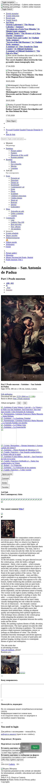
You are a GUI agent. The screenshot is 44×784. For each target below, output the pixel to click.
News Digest (11, 121)
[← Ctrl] (13, 427)
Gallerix (12, 764)
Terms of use (19, 780)
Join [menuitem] (13, 134)
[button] (12, 13)
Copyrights (5, 782)
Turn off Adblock (7, 650)
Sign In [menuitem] (8, 134)
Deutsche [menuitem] (37, 130)
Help (3, 777)
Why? (21, 509)
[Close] (25, 139)
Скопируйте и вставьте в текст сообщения (18, 757)
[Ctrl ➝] (22, 448)
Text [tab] (8, 288)
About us (15, 777)
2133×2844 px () (26, 396)
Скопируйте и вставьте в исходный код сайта (20, 750)
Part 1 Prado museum (21, 399)
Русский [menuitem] (9, 130)
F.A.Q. (8, 777)
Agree (35, 747)
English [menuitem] (16, 130)
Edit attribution (6, 394)
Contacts (22, 777)
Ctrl (19, 403)
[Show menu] (17, 2)
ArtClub (12, 172)
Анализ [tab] (9, 290)
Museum (10, 144)
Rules (11, 780)
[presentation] (24, 292)
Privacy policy (30, 780)
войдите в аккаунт (8, 734)
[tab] (10, 283)
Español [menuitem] (23, 130)
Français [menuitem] (29, 130)
